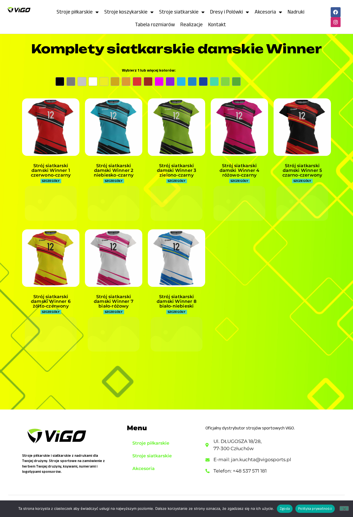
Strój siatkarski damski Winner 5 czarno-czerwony (302, 170)
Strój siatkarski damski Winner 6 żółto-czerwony (51, 301)
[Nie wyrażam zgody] (344, 508)
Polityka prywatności (315, 508)
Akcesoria (265, 12)
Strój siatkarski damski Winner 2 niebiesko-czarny (113, 170)
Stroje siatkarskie (179, 12)
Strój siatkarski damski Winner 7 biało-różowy (113, 301)
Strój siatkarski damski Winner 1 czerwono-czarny (51, 170)
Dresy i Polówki (226, 12)
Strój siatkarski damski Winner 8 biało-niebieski (176, 301)
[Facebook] (336, 12)
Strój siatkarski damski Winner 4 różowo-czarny (240, 170)
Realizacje (191, 24)
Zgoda (285, 508)
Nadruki (296, 12)
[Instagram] (336, 22)
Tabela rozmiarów (155, 24)
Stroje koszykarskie (126, 12)
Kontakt (217, 24)
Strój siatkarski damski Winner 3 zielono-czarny (176, 170)
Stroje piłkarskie (75, 12)
